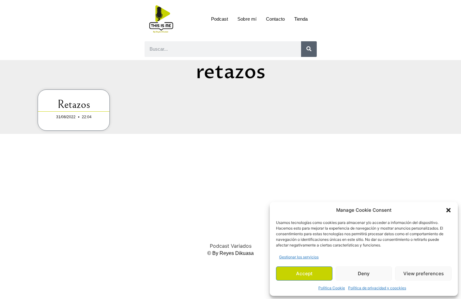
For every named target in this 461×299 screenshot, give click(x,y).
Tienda (301, 19)
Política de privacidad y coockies (377, 288)
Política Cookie (331, 288)
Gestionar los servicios (299, 257)
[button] (448, 210)
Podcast (219, 19)
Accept (304, 273)
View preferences (423, 273)
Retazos (73, 104)
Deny (364, 273)
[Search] (309, 49)
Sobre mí (247, 19)
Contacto (275, 19)
